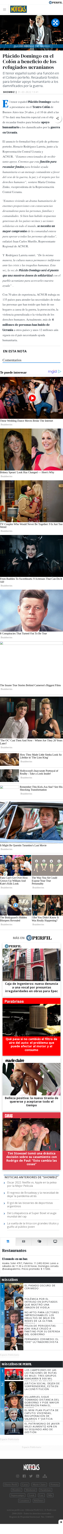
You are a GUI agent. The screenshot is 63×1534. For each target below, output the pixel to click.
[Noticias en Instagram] (17, 1476)
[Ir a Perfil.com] (55, 2)
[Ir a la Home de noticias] (31, 1467)
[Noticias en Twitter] (31, 1476)
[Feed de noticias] (37, 1476)
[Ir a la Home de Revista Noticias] (17, 9)
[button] (57, 118)
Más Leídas (10, 1280)
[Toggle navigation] (5, 9)
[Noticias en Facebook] (24, 1476)
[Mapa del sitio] (45, 1476)
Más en (19, 938)
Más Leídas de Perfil (17, 1364)
